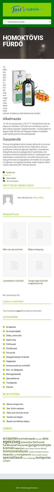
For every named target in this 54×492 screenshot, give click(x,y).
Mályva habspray (35, 249)
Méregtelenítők (13, 374)
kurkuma (45, 452)
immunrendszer (15, 451)
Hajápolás (11, 361)
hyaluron (37, 449)
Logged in (19, 311)
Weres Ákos (11, 178)
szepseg (31, 458)
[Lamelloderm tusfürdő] (14, 265)
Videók (9, 387)
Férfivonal (11, 344)
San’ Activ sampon (15, 408)
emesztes (27, 442)
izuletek (31, 452)
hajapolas (19, 448)
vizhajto (6, 461)
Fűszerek (10, 353)
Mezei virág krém (15, 404)
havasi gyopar (29, 449)
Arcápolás (11, 327)
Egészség (11, 340)
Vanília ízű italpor (15, 417)
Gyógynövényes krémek (17, 357)
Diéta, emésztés (14, 335)
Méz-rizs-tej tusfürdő (12, 249)
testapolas (43, 457)
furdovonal (10, 445)
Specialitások (12, 378)
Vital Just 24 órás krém (18, 413)
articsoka (39, 439)
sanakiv (45, 455)
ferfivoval (38, 442)
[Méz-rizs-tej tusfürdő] (14, 233)
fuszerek (22, 445)
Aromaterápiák (13, 331)
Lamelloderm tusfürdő (13, 281)
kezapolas (38, 452)
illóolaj (43, 448)
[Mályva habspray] (39, 233)
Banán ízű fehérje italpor (18, 421)
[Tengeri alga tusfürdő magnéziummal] (39, 265)
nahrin (33, 455)
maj (15, 455)
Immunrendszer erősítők (18, 365)
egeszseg (11, 441)
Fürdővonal (10, 173)
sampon (39, 455)
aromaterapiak (26, 438)
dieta (45, 438)
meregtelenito (24, 454)
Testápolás (11, 383)
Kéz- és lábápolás (14, 370)
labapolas (8, 454)
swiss (25, 458)
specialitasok (13, 458)
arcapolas (10, 438)
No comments (12, 181)
